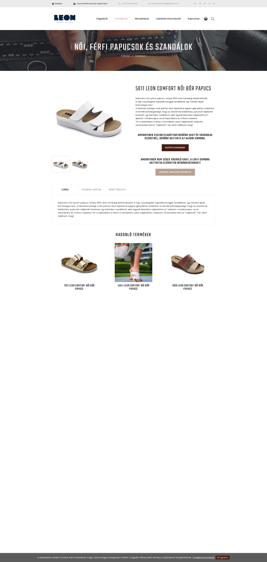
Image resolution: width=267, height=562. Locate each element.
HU (195, 3)
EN (205, 3)
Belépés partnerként (175, 147)
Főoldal (125, 56)
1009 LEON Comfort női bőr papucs (187, 287)
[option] (89, 120)
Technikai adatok (91, 190)
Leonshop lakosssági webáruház (175, 172)
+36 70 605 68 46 (129, 3)
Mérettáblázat (117, 190)
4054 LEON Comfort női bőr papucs (133, 287)
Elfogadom (222, 557)
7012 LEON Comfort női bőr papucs (79, 287)
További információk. (204, 557)
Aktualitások (142, 18)
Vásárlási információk (168, 18)
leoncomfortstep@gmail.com (165, 3)
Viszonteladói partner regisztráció (92, 3)
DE (214, 3)
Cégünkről (101, 18)
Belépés (58, 3)
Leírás (65, 190)
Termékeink (121, 18)
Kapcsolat (194, 18)
